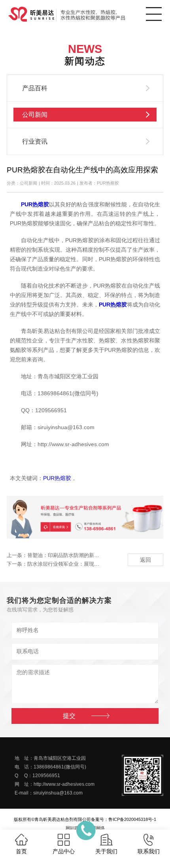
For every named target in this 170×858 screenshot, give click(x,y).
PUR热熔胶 (57, 478)
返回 (145, 560)
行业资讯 (34, 141)
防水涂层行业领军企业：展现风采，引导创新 (78, 564)
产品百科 (34, 88)
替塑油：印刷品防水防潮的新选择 (65, 555)
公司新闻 (34, 114)
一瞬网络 (96, 828)
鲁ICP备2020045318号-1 (132, 819)
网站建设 (74, 828)
